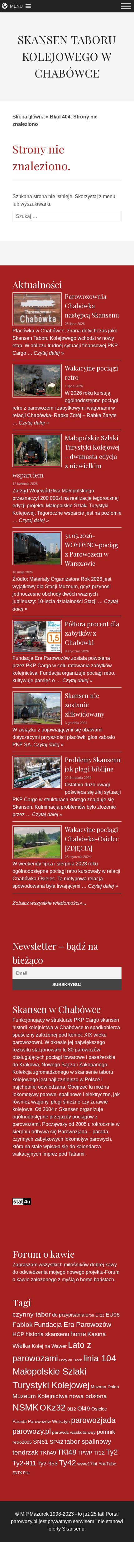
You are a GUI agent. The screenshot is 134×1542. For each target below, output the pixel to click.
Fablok (22, 1324)
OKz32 (52, 1407)
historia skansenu (47, 1334)
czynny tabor (31, 1314)
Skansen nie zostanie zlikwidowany (84, 704)
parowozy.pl (31, 1431)
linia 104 (99, 1358)
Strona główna (28, 116)
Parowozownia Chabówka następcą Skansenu (92, 305)
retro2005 (22, 1442)
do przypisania (68, 1315)
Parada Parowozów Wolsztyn (41, 1421)
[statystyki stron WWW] (21, 1201)
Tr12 (99, 1452)
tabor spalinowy (88, 1441)
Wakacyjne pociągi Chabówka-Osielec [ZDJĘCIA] (92, 838)
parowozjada (93, 1420)
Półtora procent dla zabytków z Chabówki (92, 633)
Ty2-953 (47, 1463)
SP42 (56, 1441)
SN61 (40, 1441)
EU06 (113, 1315)
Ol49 (83, 1408)
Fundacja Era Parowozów (72, 1324)
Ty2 (112, 1452)
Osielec (99, 1408)
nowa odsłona (88, 1396)
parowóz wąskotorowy (74, 1432)
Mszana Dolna (105, 1386)
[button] (16, 6)
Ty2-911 (24, 1463)
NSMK (25, 1407)
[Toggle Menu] (126, 6)
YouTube (107, 1463)
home (78, 1334)
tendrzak (25, 1452)
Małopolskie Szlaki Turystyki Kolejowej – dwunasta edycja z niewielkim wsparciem (66, 456)
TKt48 (66, 1452)
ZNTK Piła (21, 1473)
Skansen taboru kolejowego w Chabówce (67, 56)
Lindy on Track (70, 1360)
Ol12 (71, 1408)
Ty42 (67, 1463)
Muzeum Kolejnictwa (40, 1396)
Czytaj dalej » (48, 353)
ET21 (99, 1315)
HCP (18, 1334)
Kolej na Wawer (49, 1346)
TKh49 (48, 1453)
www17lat (87, 1463)
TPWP (85, 1452)
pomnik (106, 1432)
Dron (90, 1315)
